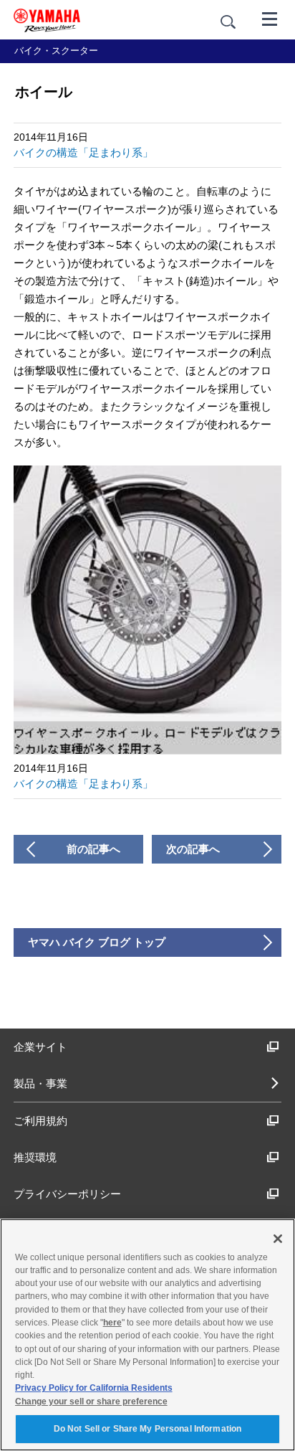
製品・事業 (40, 1083)
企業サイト (40, 1047)
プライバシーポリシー (67, 1194)
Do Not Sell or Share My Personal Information (147, 1429)
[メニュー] (270, 18)
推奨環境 (35, 1157)
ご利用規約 (40, 1121)
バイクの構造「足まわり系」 (83, 152)
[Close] (278, 1238)
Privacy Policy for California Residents (94, 1388)
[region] (147, 1335)
